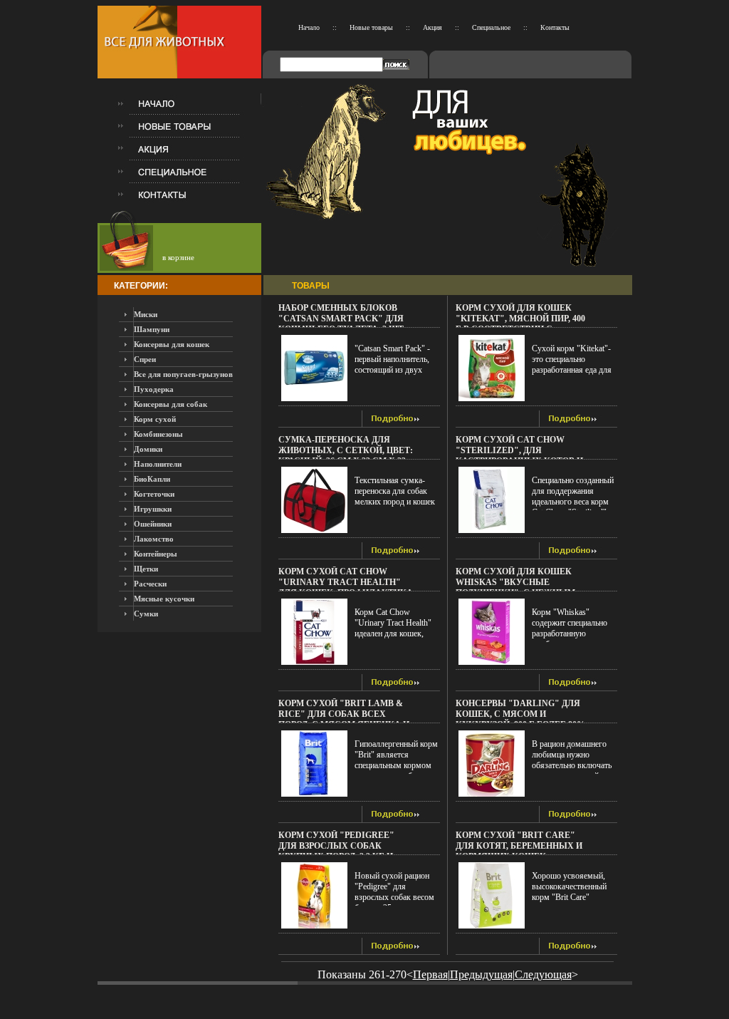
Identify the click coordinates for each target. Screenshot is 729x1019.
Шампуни (151, 329)
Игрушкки (153, 509)
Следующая (543, 974)
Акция (432, 27)
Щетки (146, 568)
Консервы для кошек (171, 344)
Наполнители (158, 464)
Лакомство (154, 538)
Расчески (150, 583)
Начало (309, 27)
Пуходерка (154, 389)
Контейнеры (155, 553)
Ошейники (153, 523)
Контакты (555, 27)
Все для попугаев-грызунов (183, 374)
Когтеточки (154, 494)
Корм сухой (155, 419)
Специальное (491, 27)
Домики (148, 449)
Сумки (146, 613)
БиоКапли (152, 479)
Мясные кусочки (164, 598)
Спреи (145, 359)
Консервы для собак (170, 404)
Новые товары (371, 27)
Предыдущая (481, 974)
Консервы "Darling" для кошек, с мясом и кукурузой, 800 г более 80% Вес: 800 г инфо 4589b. (520, 719)
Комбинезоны (158, 434)
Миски (145, 314)
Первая (430, 974)
